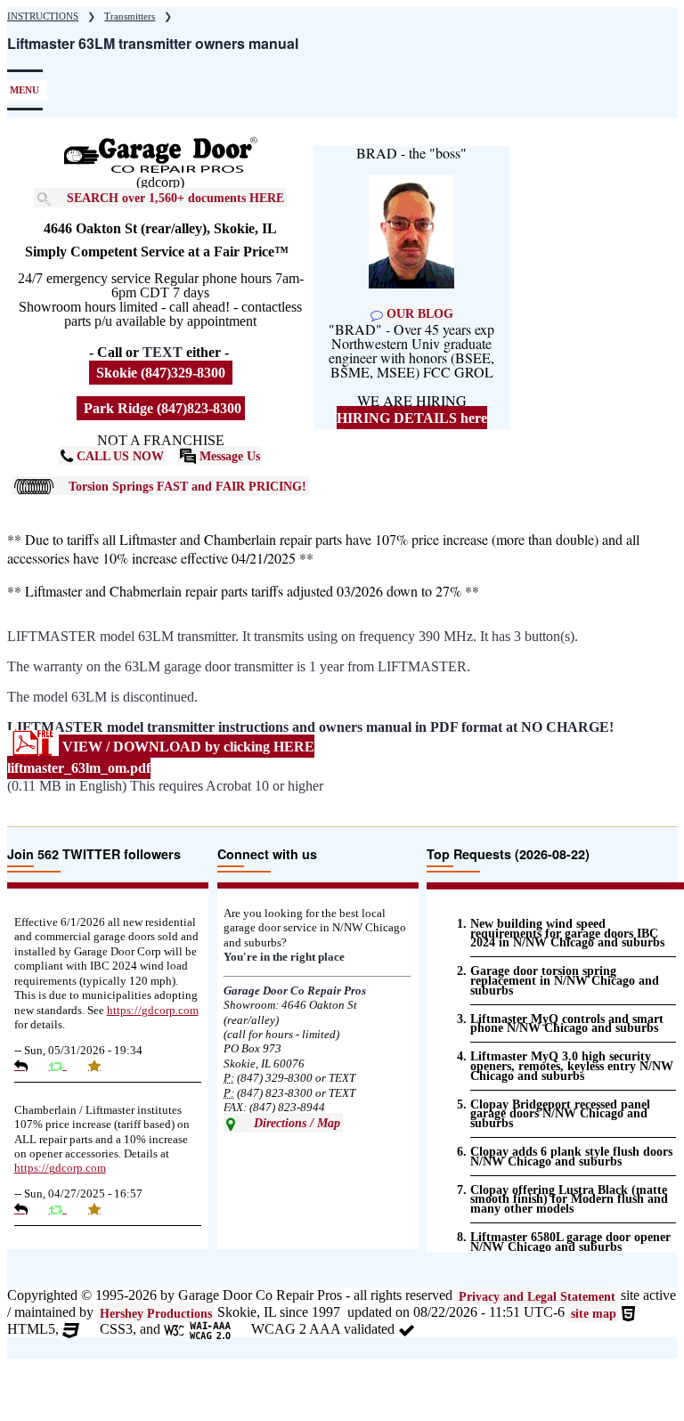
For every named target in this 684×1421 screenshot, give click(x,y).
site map (593, 1313)
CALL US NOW (118, 456)
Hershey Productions (156, 1313)
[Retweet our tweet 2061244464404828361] (64, 1066)
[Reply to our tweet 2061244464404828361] (27, 1066)
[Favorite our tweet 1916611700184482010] (101, 1209)
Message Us (228, 456)
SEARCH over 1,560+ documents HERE (175, 198)
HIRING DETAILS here (412, 418)
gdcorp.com (153, 1010)
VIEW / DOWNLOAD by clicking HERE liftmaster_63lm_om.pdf (160, 756)
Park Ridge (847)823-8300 (161, 408)
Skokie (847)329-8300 (160, 372)
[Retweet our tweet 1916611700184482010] (64, 1209)
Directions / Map (295, 1123)
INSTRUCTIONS (42, 16)
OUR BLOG (418, 313)
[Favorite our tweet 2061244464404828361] (101, 1066)
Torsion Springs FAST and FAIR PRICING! (187, 486)
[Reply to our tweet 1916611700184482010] (27, 1209)
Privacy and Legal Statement (537, 1296)
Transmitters (129, 16)
